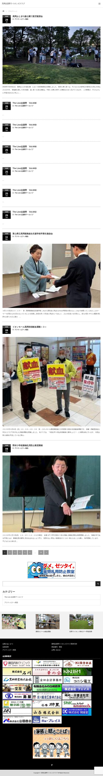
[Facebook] (51, 765)
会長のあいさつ (8, 644)
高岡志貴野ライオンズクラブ (13, 4)
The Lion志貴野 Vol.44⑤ (25, 125)
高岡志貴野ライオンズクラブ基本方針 (64, 644)
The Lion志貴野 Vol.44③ (25, 168)
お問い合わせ (56, 650)
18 (41, 552)
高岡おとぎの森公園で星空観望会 (28, 16)
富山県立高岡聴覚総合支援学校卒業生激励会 (33, 234)
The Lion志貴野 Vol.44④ (25, 146)
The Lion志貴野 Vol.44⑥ (25, 103)
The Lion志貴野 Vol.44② (25, 190)
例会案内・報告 (57, 647)
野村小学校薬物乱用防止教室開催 (28, 445)
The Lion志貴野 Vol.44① (25, 212)
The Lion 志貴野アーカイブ (24, 106)
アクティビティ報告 (21, 19)
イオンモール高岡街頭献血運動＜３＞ (30, 327)
